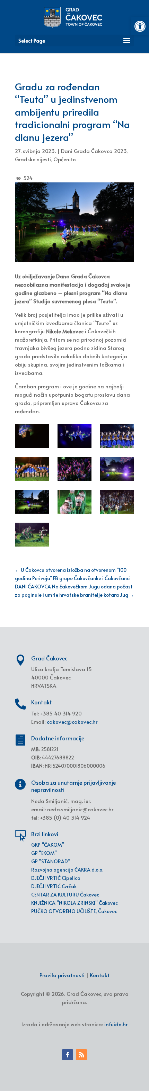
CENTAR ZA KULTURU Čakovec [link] (65, 894)
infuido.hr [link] (116, 1024)
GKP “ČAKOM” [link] (47, 844)
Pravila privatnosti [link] (62, 975)
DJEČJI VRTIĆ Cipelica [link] (55, 878)
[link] (140, 26)
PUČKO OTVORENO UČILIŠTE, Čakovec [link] (74, 911)
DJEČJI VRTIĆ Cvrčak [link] (54, 886)
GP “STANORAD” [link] (50, 861)
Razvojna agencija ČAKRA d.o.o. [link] (67, 869)
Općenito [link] (64, 159)
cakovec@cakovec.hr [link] (72, 721)
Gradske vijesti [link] (33, 159)
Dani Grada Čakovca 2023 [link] (93, 150)
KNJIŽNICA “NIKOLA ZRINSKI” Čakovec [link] (74, 903)
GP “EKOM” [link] (44, 853)
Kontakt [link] (99, 975)
